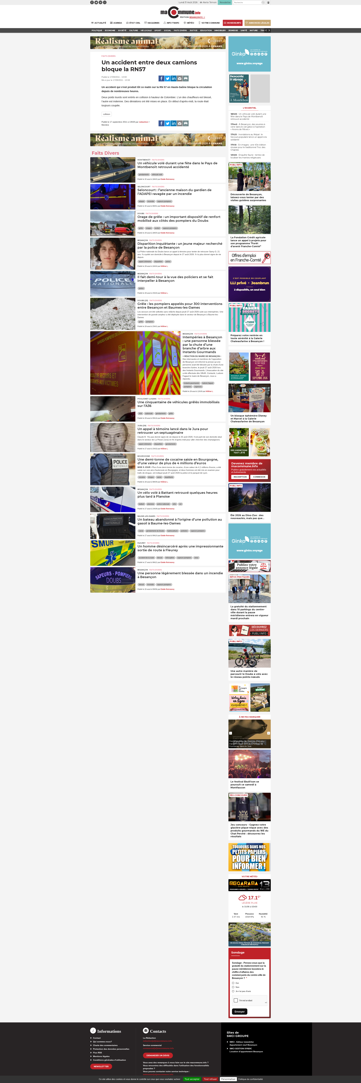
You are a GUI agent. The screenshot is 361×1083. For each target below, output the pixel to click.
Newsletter (101, 1066)
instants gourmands (191, 383)
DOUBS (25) (142, 300)
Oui (237, 983)
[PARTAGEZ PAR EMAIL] (179, 78)
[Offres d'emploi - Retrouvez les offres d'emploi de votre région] (249, 263)
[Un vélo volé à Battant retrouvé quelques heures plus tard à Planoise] (112, 499)
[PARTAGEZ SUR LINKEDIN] (173, 78)
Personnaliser (228, 1079)
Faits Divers (108, 56)
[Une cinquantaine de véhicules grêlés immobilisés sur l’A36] (112, 409)
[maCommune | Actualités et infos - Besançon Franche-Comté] (180, 12)
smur (196, 558)
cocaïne (142, 477)
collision (106, 114)
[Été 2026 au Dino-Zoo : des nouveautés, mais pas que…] (249, 497)
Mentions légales (101, 1056)
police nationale (163, 504)
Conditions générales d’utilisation (109, 1060)
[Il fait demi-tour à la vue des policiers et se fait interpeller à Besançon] (112, 283)
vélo (174, 504)
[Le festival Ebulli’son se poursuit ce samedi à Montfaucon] (249, 764)
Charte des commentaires (105, 1045)
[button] (263, 2)
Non (237, 987)
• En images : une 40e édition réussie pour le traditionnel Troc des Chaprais (248, 147)
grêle (141, 228)
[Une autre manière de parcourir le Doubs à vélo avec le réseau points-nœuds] (249, 653)
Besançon (142, 240)
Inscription (240, 477)
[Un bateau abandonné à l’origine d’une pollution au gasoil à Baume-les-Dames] (112, 526)
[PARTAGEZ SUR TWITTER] (167, 78)
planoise (150, 504)
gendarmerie (144, 175)
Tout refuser (210, 1079)
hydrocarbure (172, 531)
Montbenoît (143, 160)
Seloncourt (143, 187)
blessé (159, 558)
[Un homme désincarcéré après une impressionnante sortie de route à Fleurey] (112, 553)
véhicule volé (157, 175)
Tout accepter (192, 1079)
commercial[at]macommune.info (158, 1048)
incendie (151, 201)
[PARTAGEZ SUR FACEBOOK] (161, 78)
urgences (198, 387)
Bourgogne (143, 456)
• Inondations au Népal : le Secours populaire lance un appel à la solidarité (249, 137)
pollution (184, 531)
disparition (158, 262)
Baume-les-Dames (146, 516)
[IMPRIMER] (186, 78)
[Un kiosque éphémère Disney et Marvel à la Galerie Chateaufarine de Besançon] (249, 398)
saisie (159, 477)
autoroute (149, 414)
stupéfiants (169, 477)
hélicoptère (170, 558)
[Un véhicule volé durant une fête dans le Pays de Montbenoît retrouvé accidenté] (112, 170)
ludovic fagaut (207, 383)
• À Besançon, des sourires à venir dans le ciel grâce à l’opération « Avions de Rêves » (248, 127)
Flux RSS (97, 1053)
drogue (151, 477)
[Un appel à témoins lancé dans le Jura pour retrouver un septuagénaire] (112, 435)
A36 (140, 414)
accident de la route (146, 558)
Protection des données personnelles (111, 1049)
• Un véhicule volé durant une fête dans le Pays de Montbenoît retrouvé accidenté (248, 116)
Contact (97, 1038)
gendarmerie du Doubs (155, 531)
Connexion (259, 477)
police (168, 262)
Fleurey (141, 543)
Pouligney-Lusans (146, 399)
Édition (184, 17)
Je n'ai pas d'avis (243, 991)
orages (148, 228)
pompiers (149, 322)
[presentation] (230, 733)
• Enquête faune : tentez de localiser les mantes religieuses (248, 156)
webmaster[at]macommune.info (158, 1074)
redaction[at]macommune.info (157, 1041)
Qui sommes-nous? (102, 1041)
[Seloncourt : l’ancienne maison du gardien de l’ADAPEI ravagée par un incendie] (112, 196)
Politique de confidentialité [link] (250, 1079)
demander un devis (158, 1055)
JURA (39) (141, 426)
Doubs (140, 213)
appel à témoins (145, 262)
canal (141, 531)
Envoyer (240, 1011)
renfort (157, 228)
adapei (141, 201)
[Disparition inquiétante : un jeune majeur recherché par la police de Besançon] (112, 250)
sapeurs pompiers (164, 201)
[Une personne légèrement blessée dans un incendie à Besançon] (112, 580)
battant (141, 504)
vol (180, 504)
